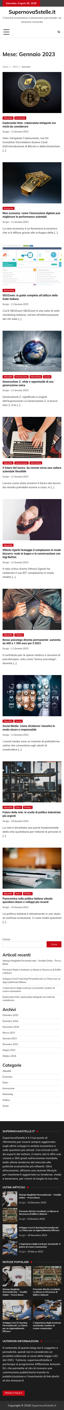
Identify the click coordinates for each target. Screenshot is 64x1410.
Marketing (9, 290)
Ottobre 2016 (9, 1056)
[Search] (58, 32)
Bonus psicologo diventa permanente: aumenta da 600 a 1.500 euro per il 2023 (32, 641)
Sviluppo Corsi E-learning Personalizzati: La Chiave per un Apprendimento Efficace (39, 1229)
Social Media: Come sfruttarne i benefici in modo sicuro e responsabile (29, 727)
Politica (19, 635)
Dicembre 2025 (10, 1015)
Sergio (6, 131)
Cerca (6, 939)
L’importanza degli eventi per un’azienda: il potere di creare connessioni (47, 1325)
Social (47, 376)
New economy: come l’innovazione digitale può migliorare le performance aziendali (31, 215)
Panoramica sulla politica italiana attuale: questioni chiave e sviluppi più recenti (28, 900)
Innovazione (21, 376)
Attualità (8, 118)
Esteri (18, 807)
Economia (20, 118)
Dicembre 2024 (10, 1021)
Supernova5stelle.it (32, 12)
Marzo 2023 (9, 1032)
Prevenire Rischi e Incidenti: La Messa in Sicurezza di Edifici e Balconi (39, 1212)
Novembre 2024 (11, 1027)
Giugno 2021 (9, 1050)
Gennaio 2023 (10, 1038)
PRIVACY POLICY (13, 1393)
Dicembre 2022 (10, 1044)
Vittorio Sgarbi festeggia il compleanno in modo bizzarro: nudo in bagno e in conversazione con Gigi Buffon (32, 553)
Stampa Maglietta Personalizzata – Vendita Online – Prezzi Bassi (15, 1292)
